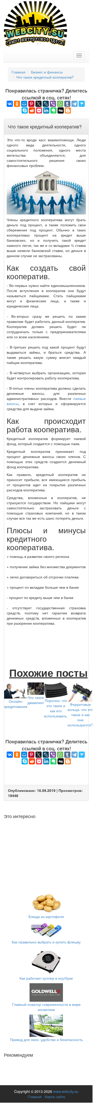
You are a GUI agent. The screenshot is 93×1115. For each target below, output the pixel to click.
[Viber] (53, 104)
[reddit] (32, 110)
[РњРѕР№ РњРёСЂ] (24, 104)
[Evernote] (53, 110)
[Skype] (25, 110)
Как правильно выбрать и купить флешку (46, 941)
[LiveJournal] (46, 104)
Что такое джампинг (35, 700)
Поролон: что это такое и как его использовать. (56, 708)
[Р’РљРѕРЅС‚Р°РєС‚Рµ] (10, 104)
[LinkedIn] (46, 110)
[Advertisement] (48, 641)
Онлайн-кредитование (15, 704)
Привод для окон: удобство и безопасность (46, 1039)
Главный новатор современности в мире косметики (46, 1007)
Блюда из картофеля (46, 916)
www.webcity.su (65, 1091)
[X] (38, 104)
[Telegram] (74, 104)
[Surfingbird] (82, 104)
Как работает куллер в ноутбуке (46, 978)
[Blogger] (68, 110)
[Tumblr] (67, 104)
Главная (35, 1096)
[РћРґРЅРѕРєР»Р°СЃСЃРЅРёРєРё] (17, 104)
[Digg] (61, 110)
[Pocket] (39, 110)
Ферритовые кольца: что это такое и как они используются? (80, 714)
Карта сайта (55, 1096)
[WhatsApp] (60, 104)
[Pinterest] (31, 104)
